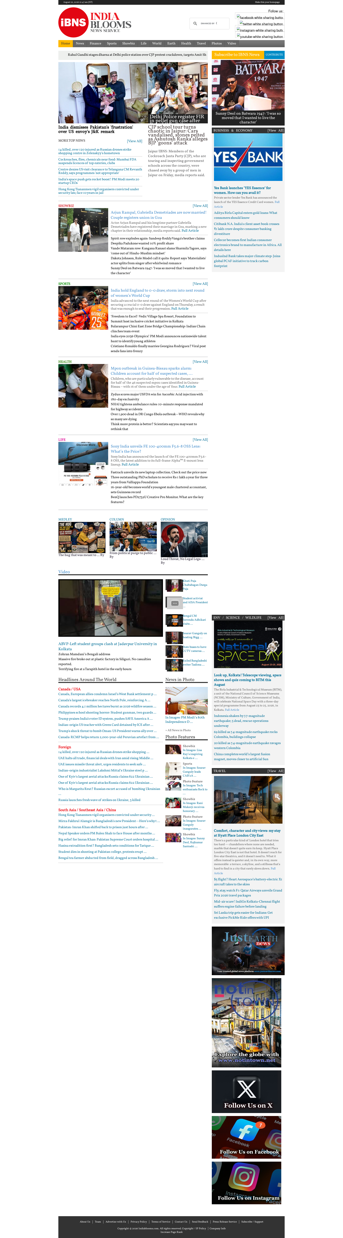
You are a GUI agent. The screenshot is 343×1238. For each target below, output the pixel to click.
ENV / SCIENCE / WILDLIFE (237, 618)
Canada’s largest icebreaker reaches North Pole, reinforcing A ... (104, 700)
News (80, 43)
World (157, 43)
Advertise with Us (116, 1222)
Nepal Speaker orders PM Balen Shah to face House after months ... (106, 833)
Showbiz (128, 43)
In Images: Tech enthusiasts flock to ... (195, 790)
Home (65, 43)
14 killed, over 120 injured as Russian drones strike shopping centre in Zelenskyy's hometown (94, 151)
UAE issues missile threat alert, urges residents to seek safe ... (102, 764)
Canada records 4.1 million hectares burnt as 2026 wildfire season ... (107, 706)
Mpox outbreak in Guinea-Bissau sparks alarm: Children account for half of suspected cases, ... (152, 371)
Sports (112, 43)
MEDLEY (65, 519)
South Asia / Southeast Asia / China (87, 810)
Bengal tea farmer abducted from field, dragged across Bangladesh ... (108, 858)
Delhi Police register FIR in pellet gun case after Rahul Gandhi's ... (177, 120)
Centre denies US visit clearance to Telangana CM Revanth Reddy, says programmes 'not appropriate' (100, 171)
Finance (95, 43)
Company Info (218, 1228)
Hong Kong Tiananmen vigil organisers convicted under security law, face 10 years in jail (98, 191)
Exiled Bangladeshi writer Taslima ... (195, 663)
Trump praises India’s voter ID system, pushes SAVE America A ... (105, 718)
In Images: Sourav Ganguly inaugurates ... (194, 825)
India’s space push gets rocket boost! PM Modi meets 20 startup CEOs (98, 181)
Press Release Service (225, 1222)
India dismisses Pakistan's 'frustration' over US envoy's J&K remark (95, 129)
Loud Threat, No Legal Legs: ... (182, 559)
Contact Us (181, 1222)
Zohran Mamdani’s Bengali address (84, 654)
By (102, 555)
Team (98, 1222)
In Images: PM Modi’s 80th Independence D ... (185, 720)
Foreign (64, 747)
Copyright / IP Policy (194, 1228)
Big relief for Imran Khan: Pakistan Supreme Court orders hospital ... (108, 839)
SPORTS (64, 284)
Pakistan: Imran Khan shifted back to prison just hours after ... (103, 827)
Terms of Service (160, 1222)
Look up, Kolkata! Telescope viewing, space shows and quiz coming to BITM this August (247, 680)
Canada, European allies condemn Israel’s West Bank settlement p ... (107, 694)
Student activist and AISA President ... (195, 603)
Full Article (190, 230)
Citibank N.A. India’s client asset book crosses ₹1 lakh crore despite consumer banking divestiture (246, 229)
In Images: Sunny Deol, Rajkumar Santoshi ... (194, 843)
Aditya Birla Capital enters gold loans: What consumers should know (245, 215)
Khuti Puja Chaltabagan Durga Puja (195, 585)
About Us (85, 1222)
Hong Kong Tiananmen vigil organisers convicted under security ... (106, 815)
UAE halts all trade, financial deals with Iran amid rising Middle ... (105, 758)
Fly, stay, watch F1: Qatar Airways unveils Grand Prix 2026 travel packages (248, 893)
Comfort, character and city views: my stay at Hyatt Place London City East (247, 833)
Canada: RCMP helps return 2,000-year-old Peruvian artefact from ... (108, 737)
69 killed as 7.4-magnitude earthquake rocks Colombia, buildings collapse (245, 734)
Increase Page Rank (172, 1232)
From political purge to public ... (133, 553)
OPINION (168, 519)
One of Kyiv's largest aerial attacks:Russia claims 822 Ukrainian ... (105, 776)
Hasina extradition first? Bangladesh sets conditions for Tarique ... (106, 845)
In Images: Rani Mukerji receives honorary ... (193, 807)
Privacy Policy (139, 1222)
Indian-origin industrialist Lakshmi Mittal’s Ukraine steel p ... (103, 770)
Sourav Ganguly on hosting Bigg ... (195, 636)
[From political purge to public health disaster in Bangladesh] (133, 536)
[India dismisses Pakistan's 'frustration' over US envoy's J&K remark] (103, 92)
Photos (217, 43)
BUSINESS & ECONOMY (233, 130)
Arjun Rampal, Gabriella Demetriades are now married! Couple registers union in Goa (159, 215)
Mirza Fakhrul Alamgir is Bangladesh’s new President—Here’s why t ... (109, 821)
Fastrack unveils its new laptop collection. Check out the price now (159, 472)
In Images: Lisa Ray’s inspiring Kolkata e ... (193, 754)
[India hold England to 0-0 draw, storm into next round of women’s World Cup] (83, 308)
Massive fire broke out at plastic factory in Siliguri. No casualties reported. (104, 662)
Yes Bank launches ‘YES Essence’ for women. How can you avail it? (242, 190)
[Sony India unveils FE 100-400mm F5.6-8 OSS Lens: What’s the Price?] (83, 464)
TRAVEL (219, 771)
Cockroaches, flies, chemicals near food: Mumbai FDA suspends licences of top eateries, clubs (97, 161)
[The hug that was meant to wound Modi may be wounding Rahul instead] (82, 537)
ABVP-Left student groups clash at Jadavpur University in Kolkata (107, 647)
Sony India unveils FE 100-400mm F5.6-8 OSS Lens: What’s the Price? (156, 449)
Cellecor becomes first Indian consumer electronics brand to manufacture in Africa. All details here (248, 245)
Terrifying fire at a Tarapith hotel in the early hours (94, 669)
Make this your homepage (267, 2)
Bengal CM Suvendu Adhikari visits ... (194, 620)
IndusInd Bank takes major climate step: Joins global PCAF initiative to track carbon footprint (247, 261)
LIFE (62, 440)
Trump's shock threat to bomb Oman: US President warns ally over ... (107, 731)
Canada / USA (69, 689)
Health (186, 43)
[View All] (134, 141)
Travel (201, 43)
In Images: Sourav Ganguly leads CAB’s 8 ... (194, 772)
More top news (71, 140)
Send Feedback (200, 1222)
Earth (171, 43)
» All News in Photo (178, 730)
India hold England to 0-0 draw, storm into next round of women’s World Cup (157, 293)
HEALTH (65, 362)
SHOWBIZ (66, 206)
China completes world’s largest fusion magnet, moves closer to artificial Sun (242, 757)
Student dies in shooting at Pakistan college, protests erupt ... (102, 852)
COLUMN (117, 519)
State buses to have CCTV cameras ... (194, 649)
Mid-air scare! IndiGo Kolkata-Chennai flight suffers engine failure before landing (247, 904)
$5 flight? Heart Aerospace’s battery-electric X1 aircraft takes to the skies (248, 882)
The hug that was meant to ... (79, 555)
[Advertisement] (248, 442)
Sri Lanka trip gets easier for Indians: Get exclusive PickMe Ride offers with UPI (243, 915)
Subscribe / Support (252, 1222)
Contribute (274, 55)
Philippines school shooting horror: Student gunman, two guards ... (107, 712)
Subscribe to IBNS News (236, 55)
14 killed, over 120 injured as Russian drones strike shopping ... (103, 752)
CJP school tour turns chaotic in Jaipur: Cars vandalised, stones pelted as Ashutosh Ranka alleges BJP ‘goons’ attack (178, 135)
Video (231, 43)
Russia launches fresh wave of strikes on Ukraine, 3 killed (99, 800)
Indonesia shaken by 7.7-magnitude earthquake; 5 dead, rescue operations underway (241, 721)
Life (143, 43)
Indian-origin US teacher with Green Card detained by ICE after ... (105, 725)
